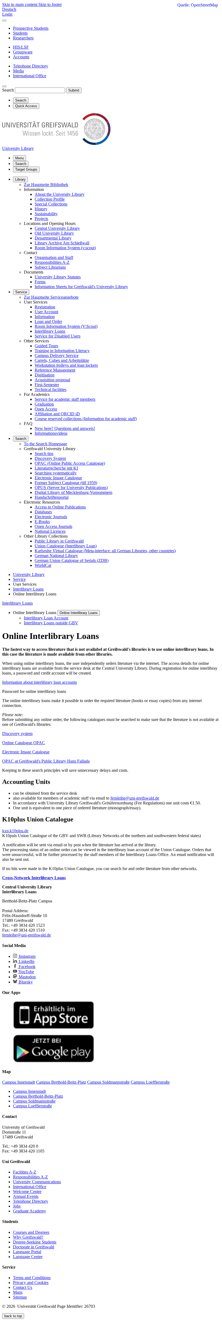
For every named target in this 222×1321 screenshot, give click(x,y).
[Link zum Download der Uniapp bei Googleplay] (53, 1061)
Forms (40, 281)
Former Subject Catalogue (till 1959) (66, 482)
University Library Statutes (58, 277)
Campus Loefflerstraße (32, 1106)
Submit (73, 90)
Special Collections (51, 204)
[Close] (4, 20)
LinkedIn (26, 961)
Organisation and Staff (54, 257)
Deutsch (9, 9)
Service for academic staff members (65, 399)
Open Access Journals (53, 526)
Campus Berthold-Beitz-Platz (38, 1096)
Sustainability (46, 213)
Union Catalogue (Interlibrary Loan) (66, 546)
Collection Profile (50, 199)
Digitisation (44, 375)
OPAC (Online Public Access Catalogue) (70, 463)
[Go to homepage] (56, 143)
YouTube (26, 971)
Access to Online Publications (60, 507)
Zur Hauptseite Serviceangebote (51, 297)
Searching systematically (56, 473)
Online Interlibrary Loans (79, 613)
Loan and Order (48, 321)
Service (21, 292)
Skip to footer (50, 4)
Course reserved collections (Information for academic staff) (86, 418)
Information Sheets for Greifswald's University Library (81, 286)
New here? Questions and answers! (65, 428)
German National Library (56, 555)
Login (7, 14)
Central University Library (57, 228)
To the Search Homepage (45, 444)
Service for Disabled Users (57, 336)
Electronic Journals (51, 516)
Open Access (46, 409)
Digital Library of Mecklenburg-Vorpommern (73, 492)
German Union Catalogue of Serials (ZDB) (72, 560)
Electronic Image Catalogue (58, 478)
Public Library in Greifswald (59, 541)
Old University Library (54, 233)
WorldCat (43, 565)
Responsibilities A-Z (52, 262)
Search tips (44, 453)
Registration (45, 307)
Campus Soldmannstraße (34, 1101)
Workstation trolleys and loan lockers (66, 365)
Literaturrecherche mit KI (56, 468)
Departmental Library (53, 238)
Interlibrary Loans (50, 331)
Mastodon (27, 977)
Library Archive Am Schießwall (62, 243)
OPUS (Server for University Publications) (71, 487)
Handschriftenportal (51, 497)
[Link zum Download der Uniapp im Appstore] (53, 1027)
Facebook (26, 966)
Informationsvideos (51, 433)
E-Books (42, 521)
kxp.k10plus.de (15, 830)
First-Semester (47, 384)
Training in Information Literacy (62, 350)
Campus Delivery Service (57, 355)
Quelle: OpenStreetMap (197, 5)
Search (8, 90)
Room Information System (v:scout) (65, 247)
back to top (13, 1316)
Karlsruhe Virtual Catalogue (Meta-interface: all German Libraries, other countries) (105, 550)
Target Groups (26, 169)
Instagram (26, 956)
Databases (43, 512)
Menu (19, 158)
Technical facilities (50, 389)
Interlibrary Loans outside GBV (51, 623)
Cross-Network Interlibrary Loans (34, 877)
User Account (46, 311)
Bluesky (25, 982)
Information (45, 316)
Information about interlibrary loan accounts (39, 682)
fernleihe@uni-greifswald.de (134, 798)
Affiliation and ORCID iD (57, 414)
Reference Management (55, 370)
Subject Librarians (50, 267)
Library (20, 179)
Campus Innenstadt (29, 1091)
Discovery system (17, 733)
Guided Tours (46, 345)
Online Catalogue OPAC (23, 742)
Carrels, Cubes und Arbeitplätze (62, 360)
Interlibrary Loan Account (46, 618)
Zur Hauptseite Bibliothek (46, 184)
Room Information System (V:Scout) (66, 326)
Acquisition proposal (52, 380)
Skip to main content (20, 4)
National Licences (50, 531)
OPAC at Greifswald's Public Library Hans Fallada (46, 761)
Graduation (44, 404)
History (41, 209)
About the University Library (59, 194)
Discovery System (50, 458)
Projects (41, 218)
